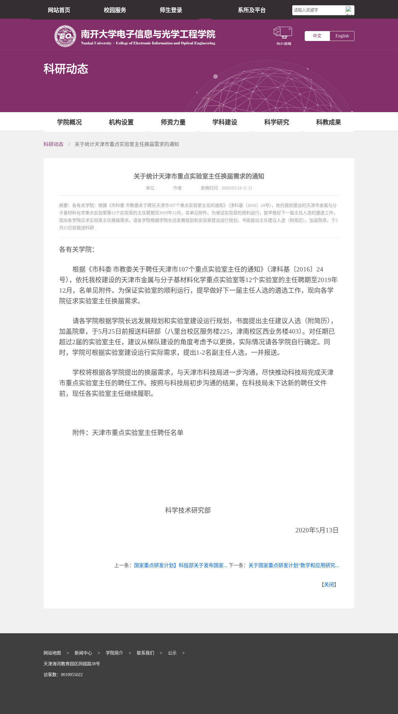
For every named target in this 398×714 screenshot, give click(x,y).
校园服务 (115, 10)
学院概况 (69, 122)
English (342, 36)
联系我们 (145, 653)
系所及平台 (252, 10)
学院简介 (114, 653)
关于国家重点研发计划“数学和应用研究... (293, 565)
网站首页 (59, 10)
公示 (172, 653)
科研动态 (53, 144)
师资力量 (173, 122)
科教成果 (328, 122)
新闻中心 (83, 653)
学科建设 (224, 122)
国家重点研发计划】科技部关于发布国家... (180, 565)
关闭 (329, 584)
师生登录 (171, 10)
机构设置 (121, 122)
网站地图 (52, 653)
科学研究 (276, 122)
